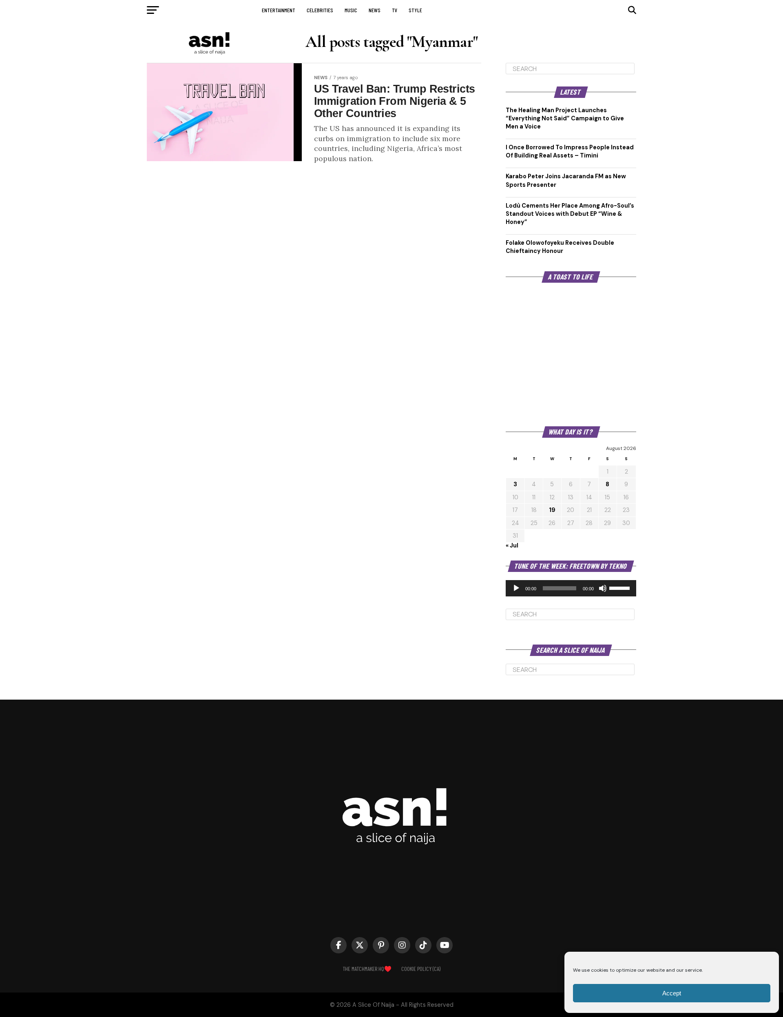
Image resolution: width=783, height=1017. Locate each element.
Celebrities (320, 10)
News (374, 10)
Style (415, 10)
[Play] (516, 588)
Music (351, 10)
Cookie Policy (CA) (420, 968)
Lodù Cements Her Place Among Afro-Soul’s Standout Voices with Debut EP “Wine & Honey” (570, 214)
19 (552, 510)
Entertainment (278, 10)
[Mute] (603, 588)
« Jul (512, 545)
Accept (671, 993)
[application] (571, 588)
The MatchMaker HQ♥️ (367, 968)
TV (394, 10)
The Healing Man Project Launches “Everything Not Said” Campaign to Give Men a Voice (565, 118)
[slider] (620, 587)
